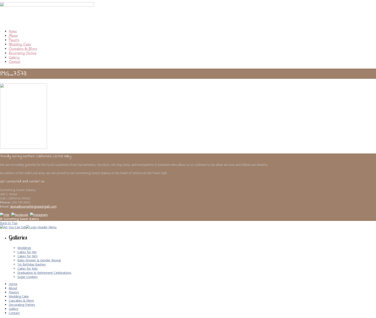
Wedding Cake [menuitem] (19, 296)
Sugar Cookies (27, 277)
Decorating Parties (23, 53)
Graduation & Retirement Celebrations (44, 273)
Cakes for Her (27, 252)
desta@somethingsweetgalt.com (33, 206)
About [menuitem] (13, 288)
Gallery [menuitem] (13, 309)
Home (13, 31)
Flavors (14, 40)
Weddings (24, 248)
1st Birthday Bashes (31, 264)
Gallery (14, 57)
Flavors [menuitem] (14, 292)
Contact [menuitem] (14, 313)
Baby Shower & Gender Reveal (39, 260)
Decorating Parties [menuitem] (22, 305)
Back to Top (8, 223)
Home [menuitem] (13, 284)
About (13, 36)
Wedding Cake (20, 44)
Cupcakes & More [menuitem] (21, 300)
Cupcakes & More (23, 49)
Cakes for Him (27, 256)
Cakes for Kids (27, 268)
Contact (14, 62)
